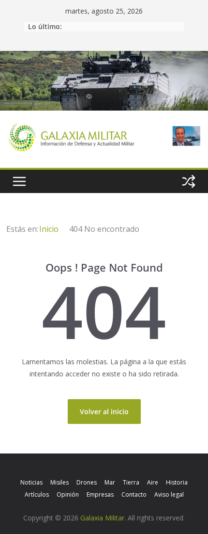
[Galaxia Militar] (104, 57)
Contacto (134, 494)
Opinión (68, 494)
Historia (177, 482)
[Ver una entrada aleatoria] (188, 181)
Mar (109, 482)
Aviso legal (169, 494)
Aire (152, 482)
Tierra (131, 482)
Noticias (31, 482)
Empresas (100, 494)
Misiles (59, 482)
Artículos (37, 494)
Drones (86, 482)
